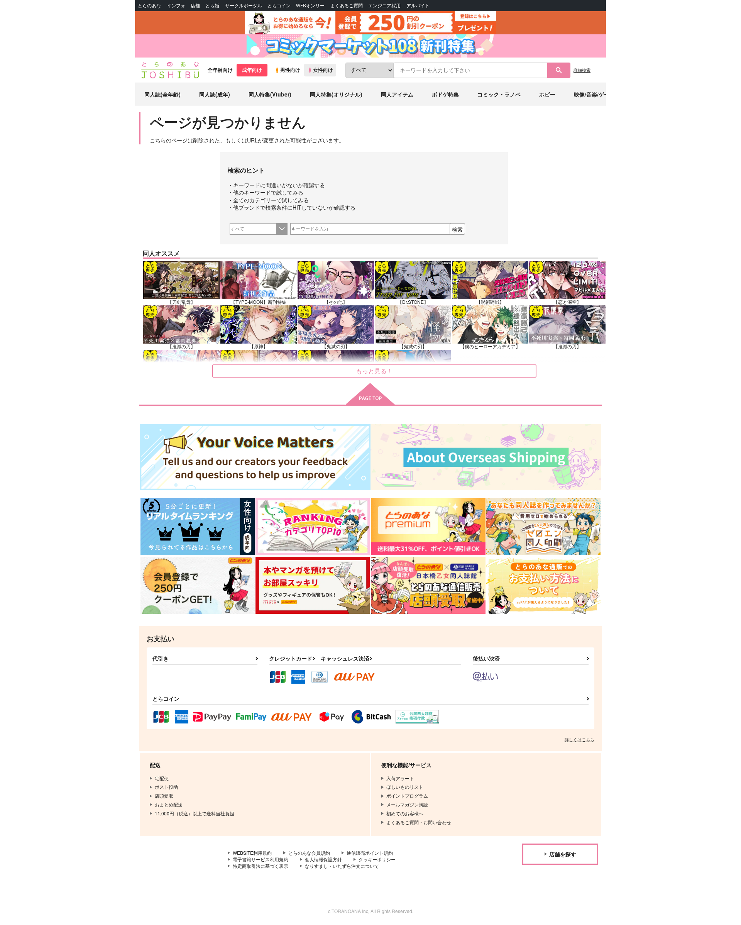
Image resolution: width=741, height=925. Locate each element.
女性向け (323, 69)
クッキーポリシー (377, 859)
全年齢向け (220, 69)
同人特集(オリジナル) (336, 94)
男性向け (290, 69)
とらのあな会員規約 (309, 852)
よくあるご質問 (346, 5)
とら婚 (212, 5)
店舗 (195, 5)
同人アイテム (397, 94)
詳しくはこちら (579, 739)
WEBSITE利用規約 (252, 852)
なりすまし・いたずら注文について (342, 865)
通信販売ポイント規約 (370, 852)
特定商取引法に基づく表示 (260, 865)
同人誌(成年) (214, 94)
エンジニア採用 (384, 5)
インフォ (176, 5)
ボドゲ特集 (445, 94)
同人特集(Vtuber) (270, 94)
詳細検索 (582, 70)
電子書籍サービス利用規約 (260, 859)
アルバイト (418, 5)
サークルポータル (243, 5)
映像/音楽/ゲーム (594, 94)
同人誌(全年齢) (162, 94)
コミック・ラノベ (499, 94)
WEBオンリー (310, 5)
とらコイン (279, 5)
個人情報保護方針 (323, 859)
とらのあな (149, 5)
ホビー (547, 94)
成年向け (252, 69)
